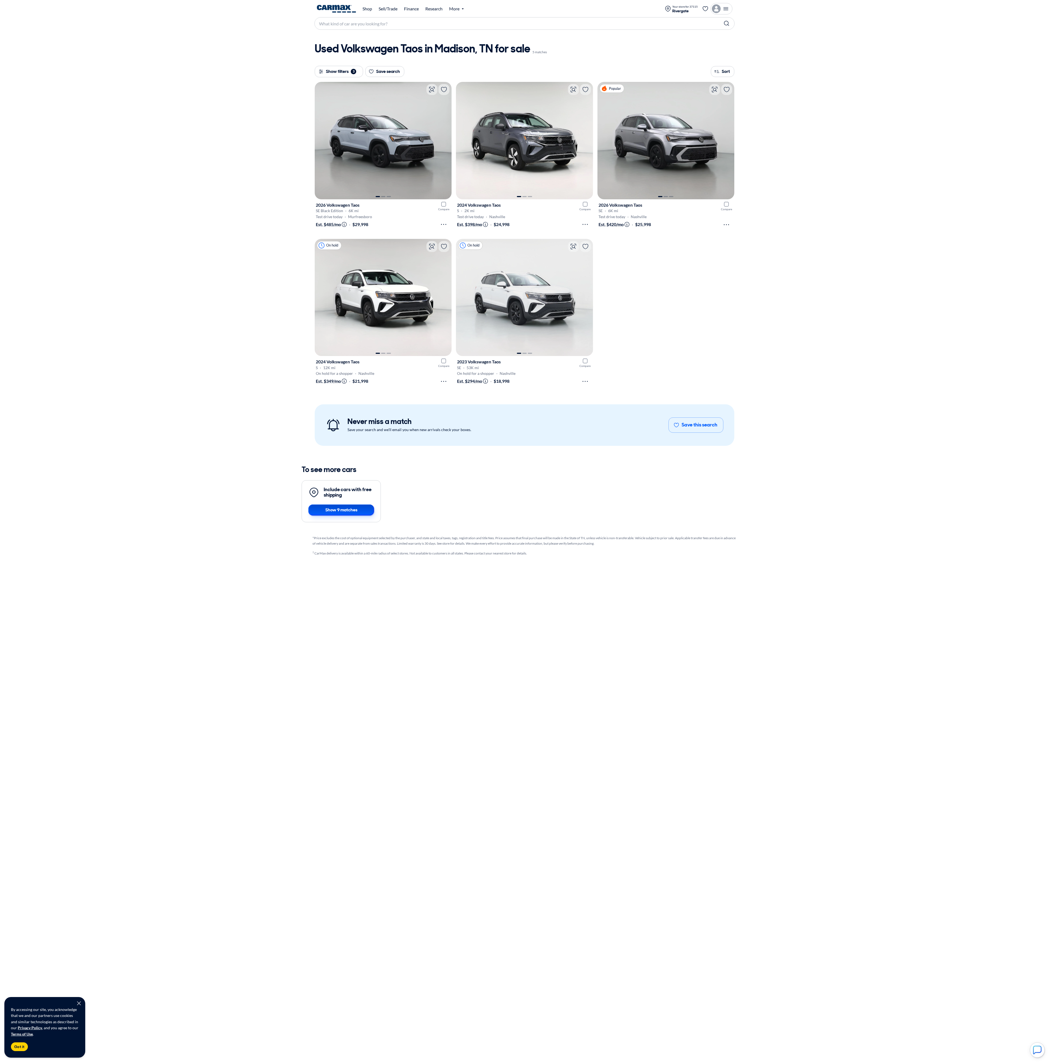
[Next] (444, 140)
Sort (726, 71)
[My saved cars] (705, 8)
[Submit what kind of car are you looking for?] (726, 23)
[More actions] (443, 224)
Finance (411, 8)
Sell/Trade (388, 8)
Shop (367, 8)
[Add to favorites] (443, 89)
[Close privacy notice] (79, 1003)
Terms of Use (22, 1034)
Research (434, 8)
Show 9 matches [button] (341, 510)
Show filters (340, 71)
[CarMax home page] (336, 9)
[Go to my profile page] (721, 8)
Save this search (699, 425)
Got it (19, 1046)
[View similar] (431, 89)
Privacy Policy (30, 1027)
